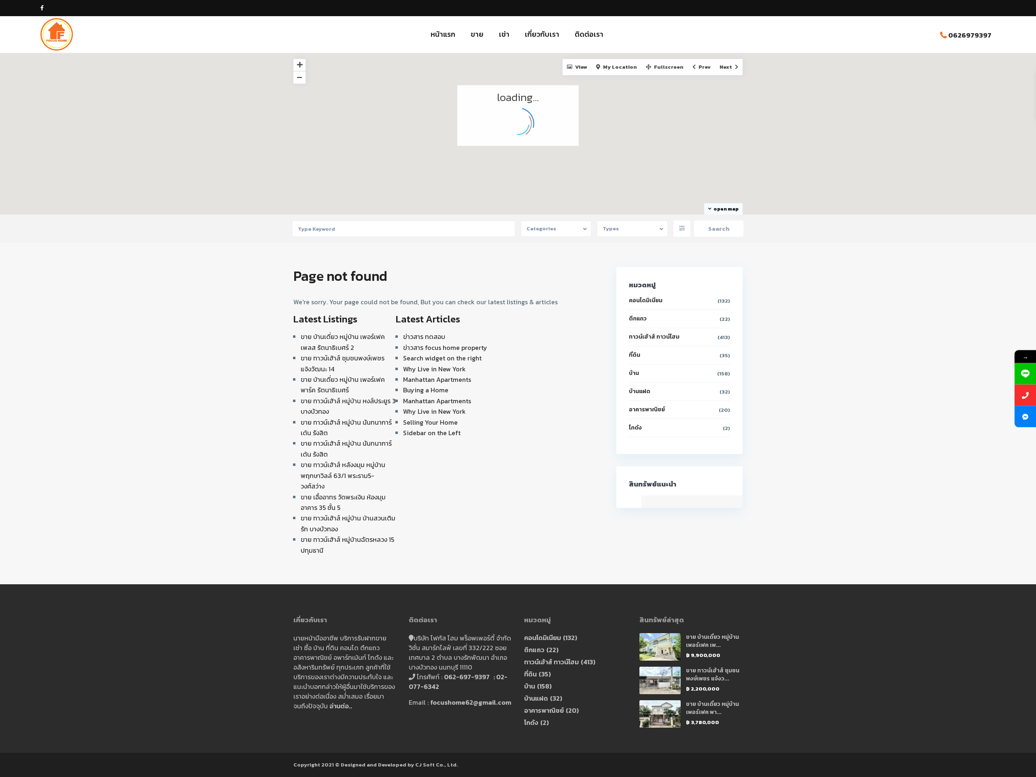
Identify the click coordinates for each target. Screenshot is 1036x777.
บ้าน (634, 373)
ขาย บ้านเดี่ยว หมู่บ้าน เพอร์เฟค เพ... (712, 641)
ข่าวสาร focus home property (445, 347)
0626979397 (969, 35)
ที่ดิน (634, 355)
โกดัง (635, 427)
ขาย (477, 34)
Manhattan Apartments (437, 379)
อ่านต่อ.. (340, 706)
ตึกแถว (638, 318)
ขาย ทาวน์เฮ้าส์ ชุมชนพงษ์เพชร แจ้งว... (712, 674)
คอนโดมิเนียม (645, 300)
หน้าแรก (443, 34)
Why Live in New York (434, 369)
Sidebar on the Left (432, 433)
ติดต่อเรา (589, 34)
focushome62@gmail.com (470, 702)
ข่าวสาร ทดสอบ (424, 336)
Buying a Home (425, 390)
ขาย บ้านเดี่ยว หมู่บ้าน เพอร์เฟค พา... (712, 708)
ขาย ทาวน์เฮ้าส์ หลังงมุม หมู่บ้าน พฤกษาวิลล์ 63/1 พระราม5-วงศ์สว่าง (343, 475)
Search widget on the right (442, 358)
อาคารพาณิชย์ (647, 409)
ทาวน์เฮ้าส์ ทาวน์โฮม (654, 337)
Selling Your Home (430, 422)
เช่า (504, 34)
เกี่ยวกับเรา (542, 34)
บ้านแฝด (639, 391)
